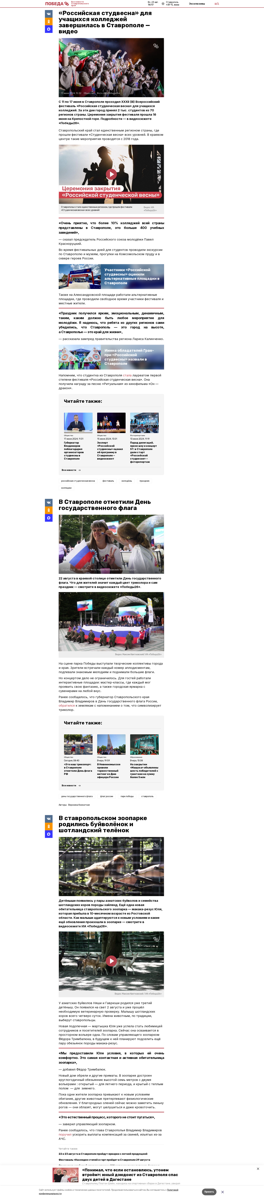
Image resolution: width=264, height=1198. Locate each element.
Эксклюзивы (197, 3)
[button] (66, 1175)
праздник (144, 481)
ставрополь (147, 796)
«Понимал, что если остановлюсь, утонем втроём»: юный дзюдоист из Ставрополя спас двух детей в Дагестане (130, 1175)
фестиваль (108, 481)
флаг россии (106, 796)
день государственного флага (77, 796)
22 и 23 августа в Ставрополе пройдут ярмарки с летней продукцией (103, 1153)
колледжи (66, 488)
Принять (209, 1192)
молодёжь (127, 481)
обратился (67, 705)
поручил (65, 1134)
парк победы (127, 796)
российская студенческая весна (78, 481)
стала (127, 375)
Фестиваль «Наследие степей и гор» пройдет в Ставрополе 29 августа (104, 1159)
